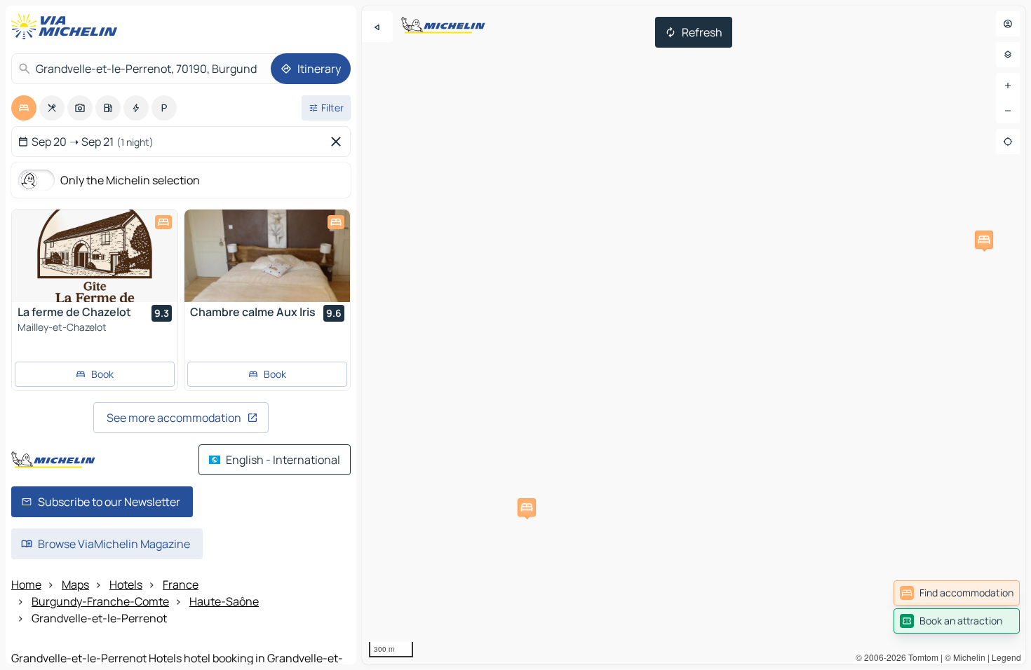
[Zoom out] (1008, 110)
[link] (957, 593)
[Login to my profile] (1008, 23)
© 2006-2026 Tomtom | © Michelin (920, 657)
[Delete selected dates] (339, 141)
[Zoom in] (1008, 85)
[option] (23, 108)
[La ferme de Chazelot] (94, 256)
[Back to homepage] (67, 26)
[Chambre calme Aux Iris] (267, 256)
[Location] (1008, 141)
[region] (693, 335)
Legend (1006, 657)
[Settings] (1008, 54)
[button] (984, 240)
